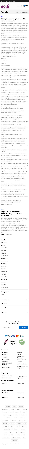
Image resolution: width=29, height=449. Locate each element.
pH (11, 432)
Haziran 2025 (4, 261)
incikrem (14, 420)
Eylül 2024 (3, 284)
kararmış (5, 423)
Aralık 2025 (3, 248)
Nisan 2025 (3, 266)
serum (5, 434)
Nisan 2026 (3, 242)
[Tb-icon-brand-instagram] (16, 332)
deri (4, 415)
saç (16, 432)
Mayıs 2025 (4, 263)
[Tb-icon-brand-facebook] (10, 332)
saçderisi (22, 432)
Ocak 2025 (3, 274)
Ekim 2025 (3, 250)
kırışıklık (5, 426)
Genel (2, 16)
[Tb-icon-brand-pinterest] (19, 332)
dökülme (23, 415)
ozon (6, 432)
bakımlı (25, 409)
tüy (24, 434)
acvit (3, 204)
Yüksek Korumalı (16, 437)
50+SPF (8, 406)
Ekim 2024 (3, 282)
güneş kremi (6, 420)
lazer (12, 426)
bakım (18, 409)
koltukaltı (19, 423)
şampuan (14, 440)
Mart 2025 (3, 269)
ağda (12, 409)
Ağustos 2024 (4, 287)
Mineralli (23, 426)
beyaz (5, 412)
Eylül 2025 (3, 253)
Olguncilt (16, 429)
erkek (15, 417)
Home (18, 12)
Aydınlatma (5, 409)
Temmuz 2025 (4, 258)
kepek (12, 423)
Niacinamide (7, 429)
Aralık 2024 (3, 276)
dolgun (10, 415)
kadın (25, 420)
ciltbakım (17, 412)
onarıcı (23, 429)
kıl (25, 423)
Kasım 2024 (4, 279)
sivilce (12, 434)
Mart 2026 (3, 245)
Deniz (24, 412)
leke (17, 426)
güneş (21, 417)
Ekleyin (23, 327)
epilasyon (8, 417)
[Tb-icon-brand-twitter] (13, 332)
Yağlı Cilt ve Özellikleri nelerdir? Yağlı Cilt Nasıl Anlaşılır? (11, 213)
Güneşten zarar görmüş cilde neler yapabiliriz (13, 20)
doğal (16, 415)
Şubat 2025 (4, 271)
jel (19, 420)
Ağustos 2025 (4, 255)
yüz (24, 437)
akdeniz (21, 406)
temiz (18, 434)
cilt (10, 412)
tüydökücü (6, 437)
